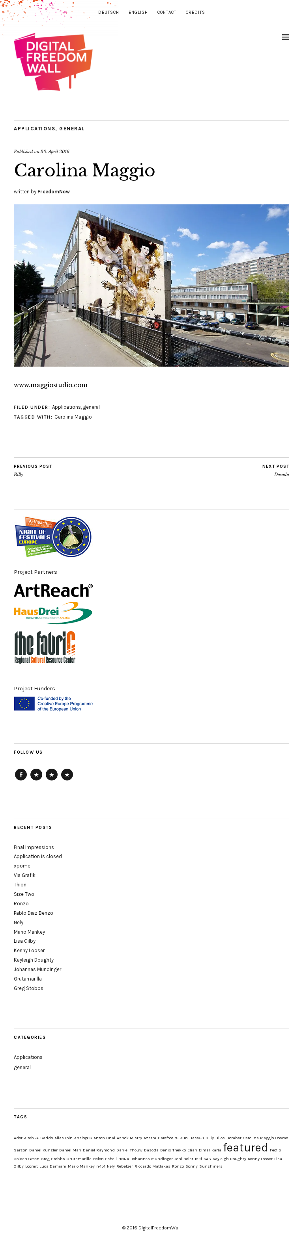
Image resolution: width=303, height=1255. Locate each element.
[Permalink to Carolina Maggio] (151, 364)
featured (245, 1147)
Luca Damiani (52, 1166)
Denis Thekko (173, 1150)
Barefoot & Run (173, 1137)
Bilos (220, 1137)
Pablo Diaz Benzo (33, 913)
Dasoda (275, 471)
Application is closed (38, 856)
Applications (34, 129)
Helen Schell (105, 1158)
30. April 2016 (55, 151)
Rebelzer (124, 1166)
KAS (207, 1158)
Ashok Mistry (129, 1137)
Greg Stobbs (28, 988)
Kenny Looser (29, 950)
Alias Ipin (63, 1137)
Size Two (24, 894)
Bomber (233, 1137)
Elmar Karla (210, 1150)
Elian (192, 1150)
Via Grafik (25, 875)
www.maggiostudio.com (51, 385)
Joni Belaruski (188, 1158)
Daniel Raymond (99, 1150)
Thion (20, 885)
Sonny (191, 1166)
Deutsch (108, 12)
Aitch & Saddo (38, 1137)
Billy (33, 471)
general (72, 129)
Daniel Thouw (129, 1150)
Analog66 (83, 1137)
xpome (22, 866)
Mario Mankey (29, 932)
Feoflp (275, 1150)
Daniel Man (70, 1150)
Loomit (31, 1166)
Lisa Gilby (25, 941)
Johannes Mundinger (37, 969)
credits (195, 12)
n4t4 (100, 1166)
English (138, 12)
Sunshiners (211, 1166)
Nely (18, 922)
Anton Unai (104, 1137)
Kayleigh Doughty (34, 960)
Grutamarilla (28, 979)
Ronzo (21, 903)
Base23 (196, 1137)
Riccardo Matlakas (152, 1166)
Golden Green (26, 1158)
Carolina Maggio (73, 417)
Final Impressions (34, 847)
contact (166, 12)
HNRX (123, 1158)
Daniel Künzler (43, 1150)
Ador (18, 1137)
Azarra (150, 1137)
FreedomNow (53, 192)
